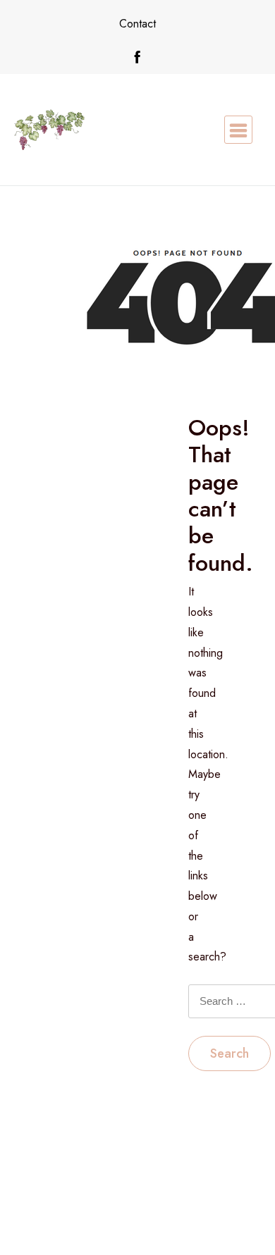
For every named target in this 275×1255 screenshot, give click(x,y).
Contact (137, 24)
